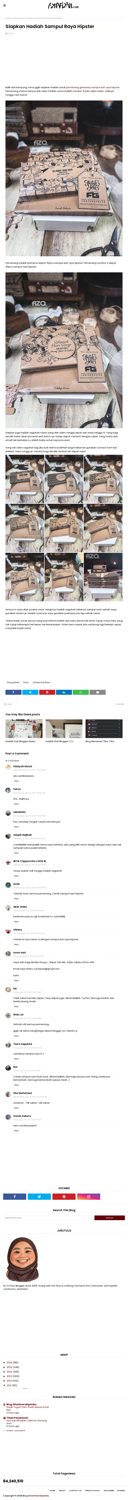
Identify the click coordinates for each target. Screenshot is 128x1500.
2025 (10, 1367)
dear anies (20, 907)
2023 (10, 1376)
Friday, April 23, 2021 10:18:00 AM (27, 1018)
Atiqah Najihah (22, 835)
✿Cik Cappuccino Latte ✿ (29, 861)
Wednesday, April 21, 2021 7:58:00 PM (29, 816)
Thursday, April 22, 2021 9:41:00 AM (28, 910)
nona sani (19, 952)
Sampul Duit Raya (41, 682)
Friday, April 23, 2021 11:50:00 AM (27, 1048)
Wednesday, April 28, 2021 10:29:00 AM (30, 1097)
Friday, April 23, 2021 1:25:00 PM (26, 1070)
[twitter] (39, 1197)
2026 (10, 1362)
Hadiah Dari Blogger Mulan (20, 741)
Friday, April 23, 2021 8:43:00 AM (27, 992)
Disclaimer (109, 1490)
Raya (26, 682)
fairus (17, 789)
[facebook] (14, 1197)
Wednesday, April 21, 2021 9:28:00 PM (29, 865)
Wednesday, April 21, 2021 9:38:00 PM (29, 887)
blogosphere (19, 18)
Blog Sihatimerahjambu (21, 1404)
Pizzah (10, 33)
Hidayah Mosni (22, 766)
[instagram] (88, 1197)
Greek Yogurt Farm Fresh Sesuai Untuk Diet (27, 1409)
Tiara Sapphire (22, 1044)
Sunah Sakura (22, 1116)
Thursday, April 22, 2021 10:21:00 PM (28, 956)
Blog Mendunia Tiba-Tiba (100, 741)
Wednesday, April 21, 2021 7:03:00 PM (29, 770)
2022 (9, 1380)
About (62, 1490)
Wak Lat (18, 1014)
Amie (16, 884)
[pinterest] (64, 1197)
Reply (16, 781)
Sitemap (121, 1490)
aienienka (19, 812)
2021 (9, 1385)
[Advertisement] (64, 62)
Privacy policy (92, 1490)
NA (15, 988)
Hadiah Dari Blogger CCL (60, 741)
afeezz (17, 929)
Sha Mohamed (22, 1093)
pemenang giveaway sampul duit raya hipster (93, 87)
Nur (15, 1067)
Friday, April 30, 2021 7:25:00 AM (27, 1119)
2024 (10, 1371)
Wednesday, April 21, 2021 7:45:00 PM (29, 793)
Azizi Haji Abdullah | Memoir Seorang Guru (26, 1422)
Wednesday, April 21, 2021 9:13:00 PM (29, 838)
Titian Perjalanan (17, 1417)
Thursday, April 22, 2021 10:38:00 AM (28, 933)
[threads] (113, 1197)
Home (8, 18)
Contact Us (75, 1490)
